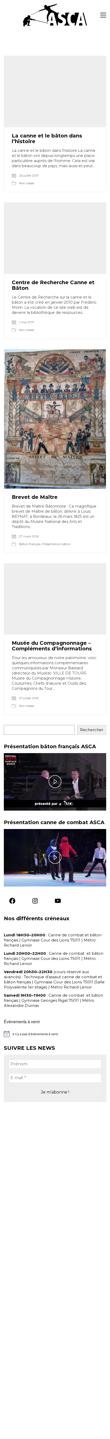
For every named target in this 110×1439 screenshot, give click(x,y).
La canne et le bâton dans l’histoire (47, 138)
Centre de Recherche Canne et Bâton (53, 285)
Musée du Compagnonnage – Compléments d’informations (52, 645)
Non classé (26, 183)
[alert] (55, 1034)
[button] (103, 15)
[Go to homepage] (55, 15)
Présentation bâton (56, 544)
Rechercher (91, 729)
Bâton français (29, 544)
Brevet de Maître (35, 497)
